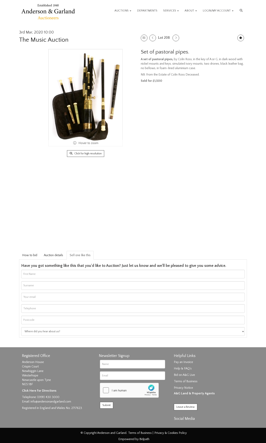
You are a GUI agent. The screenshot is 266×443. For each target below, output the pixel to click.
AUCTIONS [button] (122, 10)
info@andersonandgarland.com (51, 401)
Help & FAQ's (183, 368)
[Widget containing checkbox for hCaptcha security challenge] (129, 390)
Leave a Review (185, 407)
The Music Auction (44, 39)
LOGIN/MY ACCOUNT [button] (217, 10)
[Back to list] (144, 38)
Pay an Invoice (183, 362)
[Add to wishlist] (240, 38)
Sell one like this (80, 255)
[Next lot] (176, 38)
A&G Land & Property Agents (194, 393)
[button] (241, 11)
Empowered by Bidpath (133, 439)
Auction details (53, 255)
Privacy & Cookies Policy (170, 433)
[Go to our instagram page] (193, 425)
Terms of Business (185, 381)
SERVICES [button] (170, 10)
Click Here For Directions (39, 390)
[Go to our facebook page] (177, 425)
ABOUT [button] (190, 10)
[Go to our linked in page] (185, 425)
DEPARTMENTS (147, 10)
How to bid (29, 255)
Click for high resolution (88, 153)
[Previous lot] (152, 38)
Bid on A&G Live (184, 375)
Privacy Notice (183, 387)
